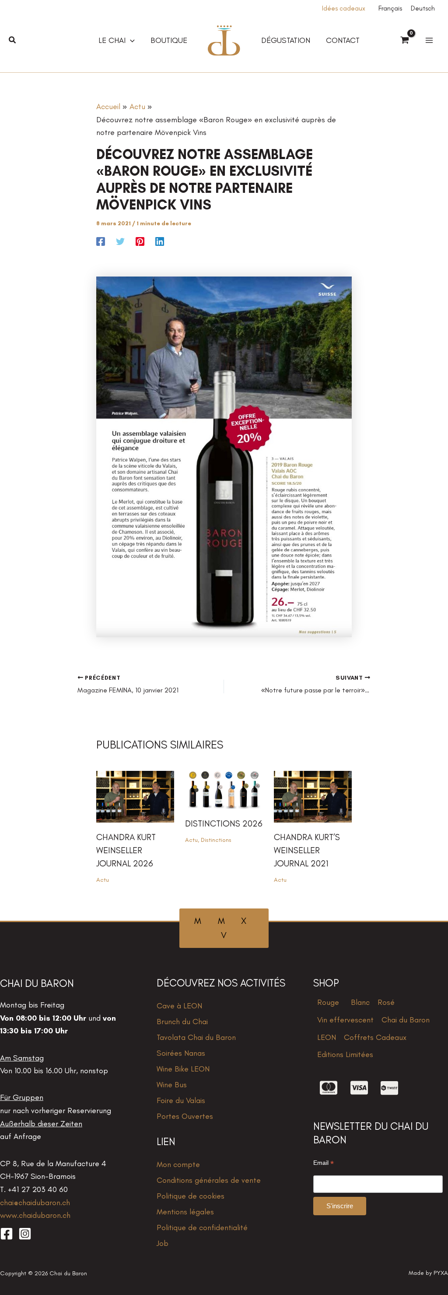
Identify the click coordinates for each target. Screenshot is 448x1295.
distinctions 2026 (223, 823)
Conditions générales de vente (209, 1180)
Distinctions (216, 840)
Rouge (328, 1002)
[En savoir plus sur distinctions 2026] (224, 789)
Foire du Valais (181, 1100)
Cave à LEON (179, 1006)
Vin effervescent (345, 1020)
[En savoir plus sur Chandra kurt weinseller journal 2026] (135, 796)
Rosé (386, 1002)
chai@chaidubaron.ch (35, 1202)
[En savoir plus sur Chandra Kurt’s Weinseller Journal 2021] (313, 796)
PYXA (441, 1273)
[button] (13, 40)
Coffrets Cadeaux (375, 1037)
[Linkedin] (159, 241)
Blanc (360, 1002)
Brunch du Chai (182, 1021)
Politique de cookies (190, 1196)
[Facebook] (100, 241)
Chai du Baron (406, 1020)
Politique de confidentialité (202, 1227)
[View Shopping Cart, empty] (404, 40)
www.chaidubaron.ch (35, 1215)
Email (323, 1163)
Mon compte (178, 1164)
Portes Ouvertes (185, 1116)
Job (162, 1243)
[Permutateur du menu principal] (429, 40)
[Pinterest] (140, 241)
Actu (102, 879)
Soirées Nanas (181, 1053)
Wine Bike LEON (183, 1069)
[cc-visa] (359, 1088)
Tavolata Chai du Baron (196, 1037)
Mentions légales (185, 1212)
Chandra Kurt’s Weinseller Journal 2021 (307, 850)
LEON (326, 1037)
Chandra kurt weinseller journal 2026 (126, 850)
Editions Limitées (345, 1054)
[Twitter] (120, 241)
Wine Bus (172, 1084)
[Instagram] (25, 1233)
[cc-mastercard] (329, 1088)
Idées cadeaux (343, 8)
